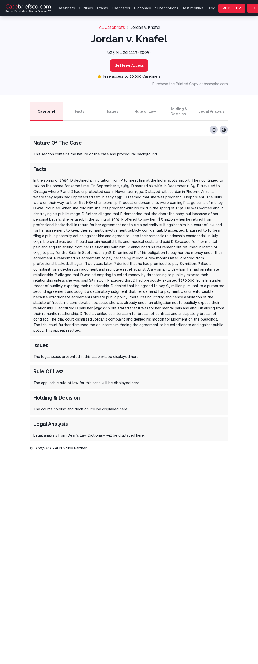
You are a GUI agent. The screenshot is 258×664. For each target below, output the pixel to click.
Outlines (86, 8)
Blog (211, 8)
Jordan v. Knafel (145, 27)
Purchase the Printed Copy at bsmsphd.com (190, 84)
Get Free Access (129, 65)
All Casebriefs (112, 27)
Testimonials (193, 8)
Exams (102, 8)
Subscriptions (166, 8)
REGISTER (232, 8)
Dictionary (142, 8)
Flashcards (121, 8)
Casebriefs (65, 8)
